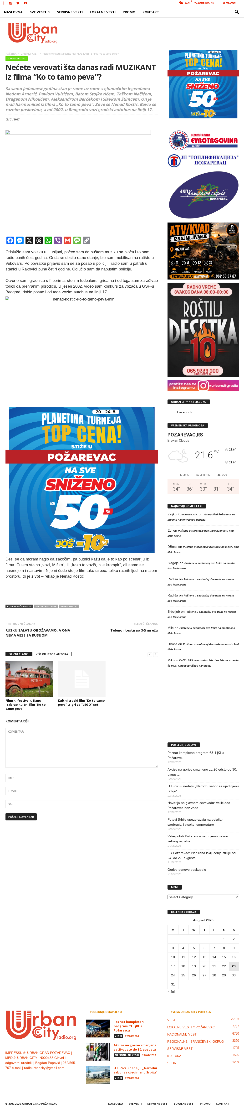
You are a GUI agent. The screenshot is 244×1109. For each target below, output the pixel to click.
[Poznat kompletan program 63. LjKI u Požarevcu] (98, 1028)
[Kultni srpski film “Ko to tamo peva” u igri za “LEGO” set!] (82, 679)
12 (194, 957)
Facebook (184, 412)
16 (234, 957)
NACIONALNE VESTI (127, 1055)
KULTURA (174, 1056)
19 (194, 966)
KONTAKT (150, 12)
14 (214, 957)
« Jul (171, 991)
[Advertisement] (157, 33)
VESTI (118, 1036)
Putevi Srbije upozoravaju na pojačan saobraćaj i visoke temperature (196, 822)
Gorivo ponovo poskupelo (187, 869)
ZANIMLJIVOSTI (16, 58)
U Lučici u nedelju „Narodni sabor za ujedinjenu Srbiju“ (203, 788)
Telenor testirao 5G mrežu (134, 630)
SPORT (172, 1063)
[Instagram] (11, 3)
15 (224, 957)
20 (204, 966)
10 (173, 957)
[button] (236, 12)
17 (173, 966)
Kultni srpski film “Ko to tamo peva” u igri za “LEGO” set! (81, 702)
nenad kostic (69, 606)
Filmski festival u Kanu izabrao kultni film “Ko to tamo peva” (25, 704)
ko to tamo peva (46, 606)
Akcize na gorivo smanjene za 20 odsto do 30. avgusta (202, 771)
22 (224, 966)
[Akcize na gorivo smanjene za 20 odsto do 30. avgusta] (98, 1052)
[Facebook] (3, 3)
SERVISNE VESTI (70, 12)
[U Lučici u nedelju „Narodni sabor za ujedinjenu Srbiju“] (98, 1075)
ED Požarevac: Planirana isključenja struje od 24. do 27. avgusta (202, 855)
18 (183, 966)
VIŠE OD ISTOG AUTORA (52, 654)
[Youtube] (25, 3)
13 (204, 957)
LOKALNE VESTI (103, 12)
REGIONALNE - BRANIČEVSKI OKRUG (195, 1041)
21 (214, 966)
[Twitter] (18, 3)
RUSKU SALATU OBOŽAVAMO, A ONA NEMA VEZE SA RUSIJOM (37, 632)
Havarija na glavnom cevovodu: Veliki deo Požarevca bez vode (199, 805)
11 (183, 957)
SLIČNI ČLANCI (19, 654)
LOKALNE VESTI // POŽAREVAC (191, 1027)
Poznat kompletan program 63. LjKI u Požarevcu (196, 755)
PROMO (129, 12)
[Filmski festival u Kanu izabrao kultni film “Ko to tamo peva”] (29, 679)
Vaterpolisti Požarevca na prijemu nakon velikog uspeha (198, 838)
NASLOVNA (13, 12)
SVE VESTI (38, 12)
